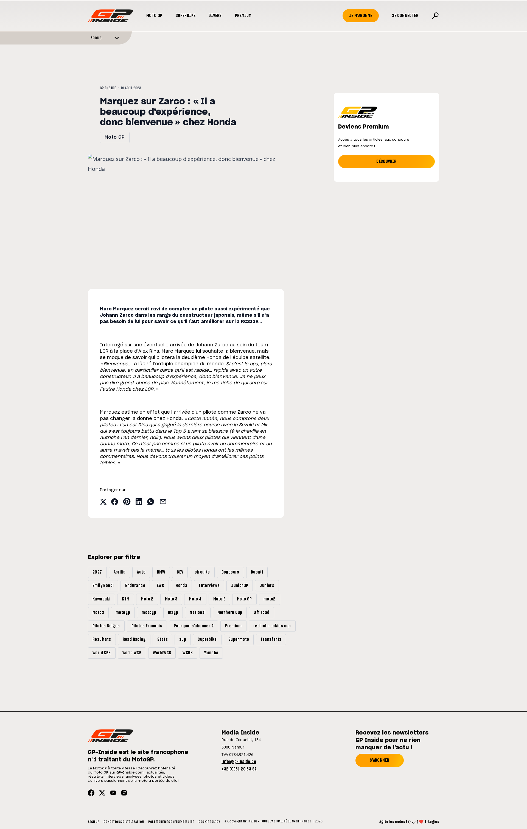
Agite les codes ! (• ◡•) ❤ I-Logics (409, 822)
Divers (215, 15)
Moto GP (154, 15)
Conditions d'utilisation (123, 822)
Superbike (186, 15)
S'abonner (379, 760)
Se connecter (405, 15)
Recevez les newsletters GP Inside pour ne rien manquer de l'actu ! (391, 740)
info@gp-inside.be (239, 762)
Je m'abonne (360, 15)
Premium (243, 15)
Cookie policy (209, 822)
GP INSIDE (108, 88)
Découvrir (386, 161)
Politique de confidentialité (171, 822)
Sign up (93, 822)
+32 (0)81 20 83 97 (239, 769)
